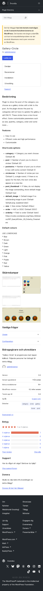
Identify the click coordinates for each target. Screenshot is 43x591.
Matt (5, 543)
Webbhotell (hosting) (10, 509)
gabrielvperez (10, 52)
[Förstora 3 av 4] (18, 298)
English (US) (36, 399)
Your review (7, 452)
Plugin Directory (8, 10)
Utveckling (9, 83)
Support (7, 89)
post (38, 408)
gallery (37, 404)
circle (32, 404)
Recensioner (10, 72)
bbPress (6, 547)
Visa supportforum (9, 468)
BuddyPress (8, 551)
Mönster (26, 513)
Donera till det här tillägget (13, 488)
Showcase (27, 502)
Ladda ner (7, 58)
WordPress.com (9, 539)
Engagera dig (28, 520)
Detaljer (8, 66)
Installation (9, 78)
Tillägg (25, 509)
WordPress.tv (8, 532)
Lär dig (5, 520)
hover (33, 408)
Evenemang (27, 524)
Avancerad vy (7, 415)
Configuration (7, 341)
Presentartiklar (30, 532)
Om (3, 502)
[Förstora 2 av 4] (38, 279)
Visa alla (37, 452)
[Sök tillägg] (25, 17)
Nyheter (5, 506)
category (25, 404)
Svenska (10, 561)
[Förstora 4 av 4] (38, 310)
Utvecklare (6, 528)
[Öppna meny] (39, 3)
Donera (27, 528)
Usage (4, 334)
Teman (25, 506)
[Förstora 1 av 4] (18, 279)
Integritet (6, 513)
